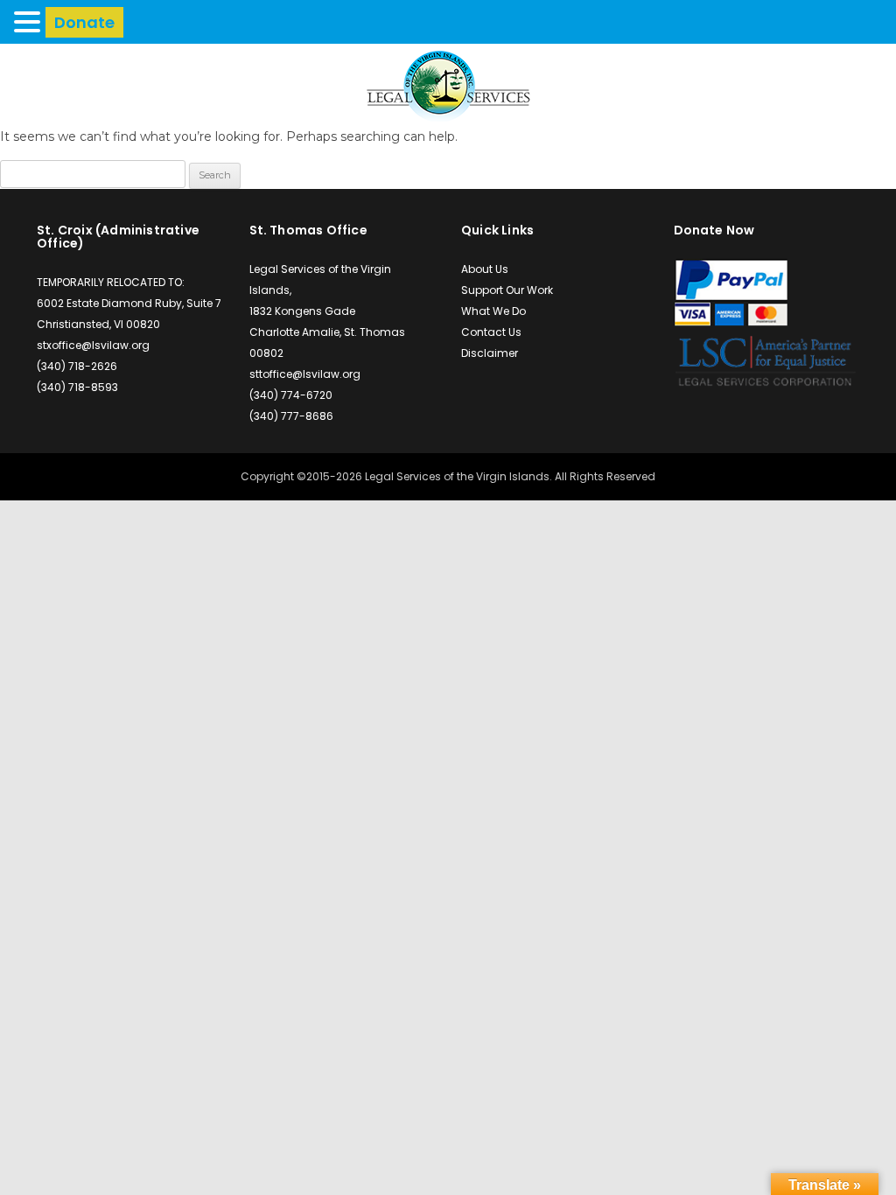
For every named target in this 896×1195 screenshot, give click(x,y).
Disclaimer (489, 353)
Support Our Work (507, 290)
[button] (30, 21)
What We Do (493, 311)
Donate (84, 22)
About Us (484, 269)
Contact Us (491, 332)
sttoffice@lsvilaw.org (304, 374)
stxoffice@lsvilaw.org (93, 345)
